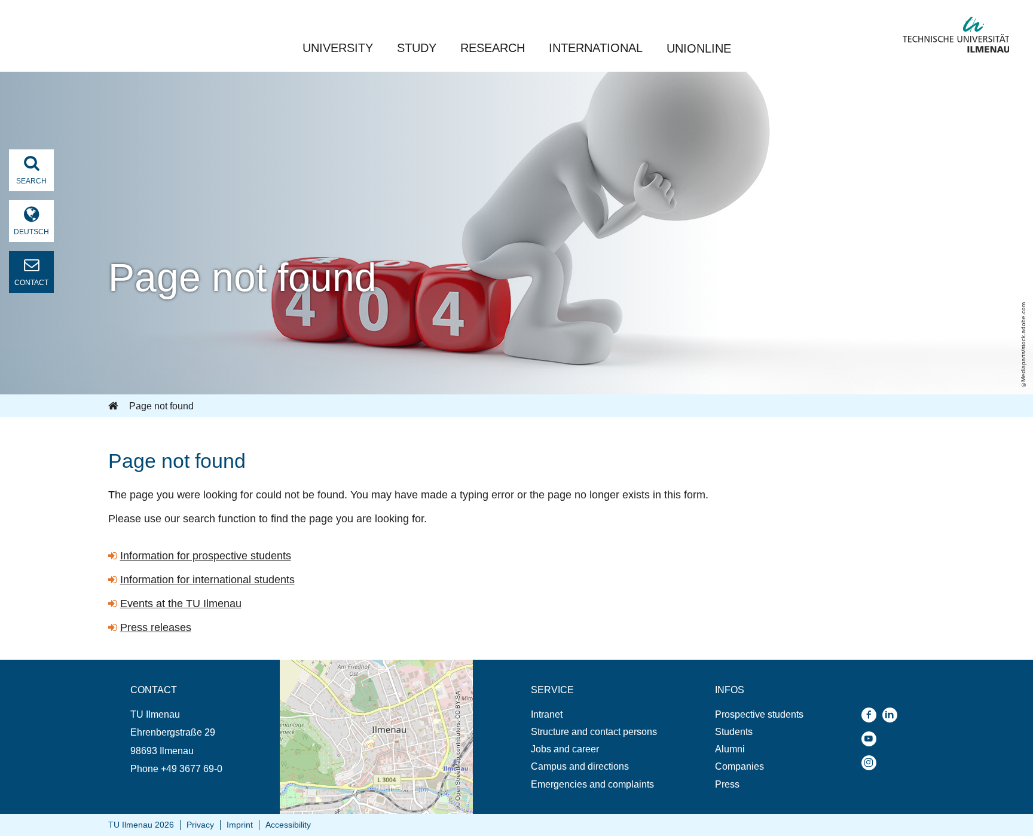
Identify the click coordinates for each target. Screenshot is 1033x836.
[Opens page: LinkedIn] (892, 715)
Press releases (155, 627)
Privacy (200, 824)
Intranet (547, 714)
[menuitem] (594, 714)
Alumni (730, 749)
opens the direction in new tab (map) (356, 665)
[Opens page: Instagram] (871, 762)
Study (416, 47)
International (596, 47)
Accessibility (288, 824)
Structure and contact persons (594, 732)
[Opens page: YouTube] (871, 738)
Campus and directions (580, 766)
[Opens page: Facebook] (871, 715)
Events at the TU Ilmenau (181, 604)
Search (31, 181)
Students (734, 732)
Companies (739, 766)
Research (492, 47)
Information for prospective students (205, 556)
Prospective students (759, 714)
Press (727, 784)
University (337, 47)
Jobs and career (565, 749)
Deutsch (31, 232)
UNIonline (699, 48)
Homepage (114, 406)
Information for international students (207, 580)
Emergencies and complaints (592, 784)
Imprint (240, 824)
